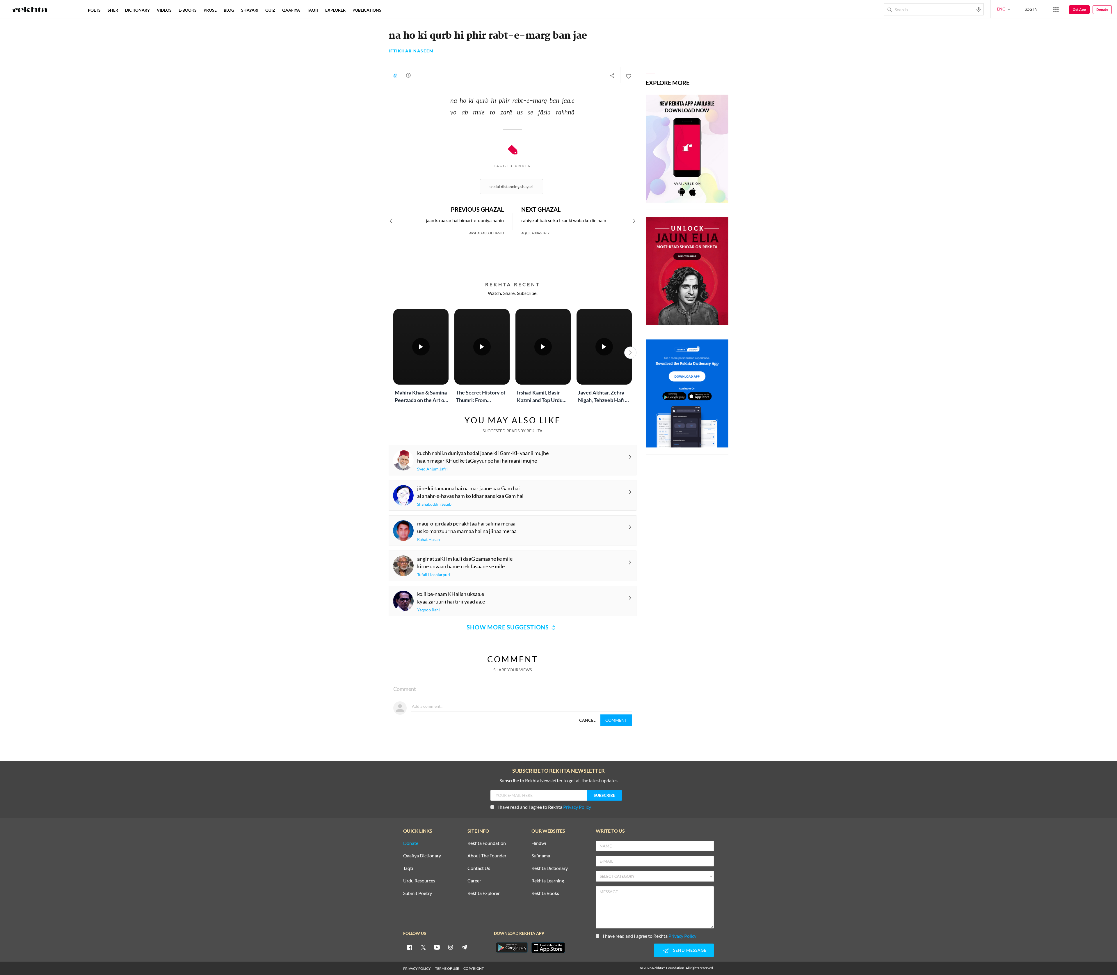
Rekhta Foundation (486, 843)
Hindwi (538, 843)
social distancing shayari (511, 186)
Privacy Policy (577, 807)
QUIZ (270, 10)
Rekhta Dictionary (549, 868)
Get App (1079, 9)
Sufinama (540, 855)
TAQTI (312, 10)
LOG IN (1031, 9)
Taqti (408, 868)
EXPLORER (335, 10)
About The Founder (486, 855)
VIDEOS (164, 10)
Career (474, 880)
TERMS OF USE (447, 968)
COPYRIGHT (473, 968)
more (394, 10)
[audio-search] (978, 9)
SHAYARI (249, 10)
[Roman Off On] (395, 75)
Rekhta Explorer (483, 893)
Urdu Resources (419, 880)
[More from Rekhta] (1056, 9)
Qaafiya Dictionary (422, 855)
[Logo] (29, 10)
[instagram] (450, 947)
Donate (1102, 9)
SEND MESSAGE (690, 950)
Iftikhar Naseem (411, 51)
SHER (113, 10)
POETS (94, 10)
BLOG (229, 10)
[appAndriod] (511, 947)
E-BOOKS (188, 10)
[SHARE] (612, 75)
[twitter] (423, 947)
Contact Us (478, 868)
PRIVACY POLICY (417, 968)
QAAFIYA (291, 10)
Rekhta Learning (547, 880)
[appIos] (548, 947)
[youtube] (437, 947)
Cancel (587, 720)
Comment (616, 720)
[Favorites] (628, 75)
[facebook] (409, 947)
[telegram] (464, 947)
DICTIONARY (137, 10)
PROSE (210, 10)
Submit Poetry (417, 893)
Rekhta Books (545, 893)
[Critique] (408, 75)
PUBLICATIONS (367, 10)
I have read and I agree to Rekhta (544, 807)
